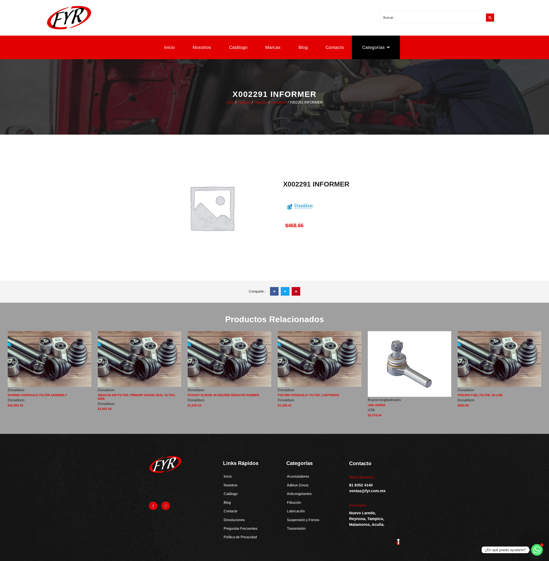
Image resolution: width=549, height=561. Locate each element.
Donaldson (278, 102)
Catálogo (238, 47)
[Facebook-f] (153, 506)
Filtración (260, 102)
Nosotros (202, 47)
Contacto (335, 47)
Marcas (273, 47)
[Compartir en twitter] (285, 291)
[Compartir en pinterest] (296, 291)
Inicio (169, 47)
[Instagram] (165, 506)
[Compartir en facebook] (274, 291)
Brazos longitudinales (384, 400)
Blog (303, 47)
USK (371, 410)
